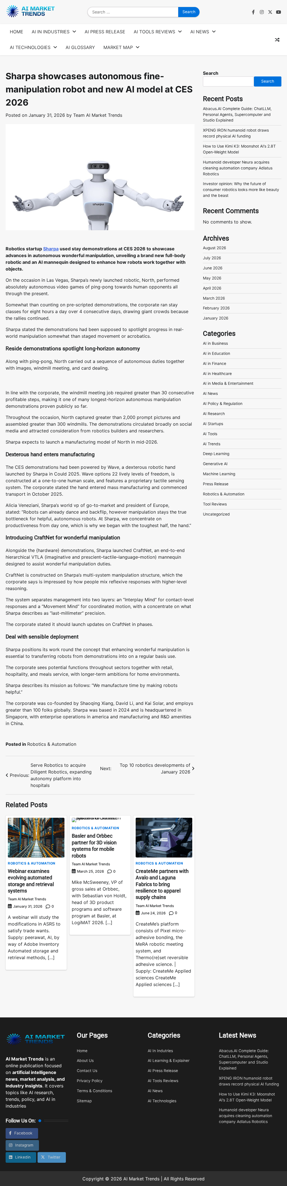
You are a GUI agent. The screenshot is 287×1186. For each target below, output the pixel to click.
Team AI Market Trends (97, 115)
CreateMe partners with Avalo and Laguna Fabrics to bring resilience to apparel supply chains (162, 884)
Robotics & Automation (51, 744)
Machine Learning (219, 474)
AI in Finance (214, 363)
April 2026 (212, 288)
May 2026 (212, 278)
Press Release (215, 484)
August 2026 (214, 248)
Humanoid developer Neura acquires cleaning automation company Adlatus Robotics (237, 168)
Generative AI (215, 464)
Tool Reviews (215, 504)
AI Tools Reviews (154, 31)
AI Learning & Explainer (168, 1060)
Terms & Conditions (94, 1091)
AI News (199, 31)
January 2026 (215, 318)
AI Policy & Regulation (222, 403)
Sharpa (51, 248)
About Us (85, 1060)
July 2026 (212, 258)
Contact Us (87, 1070)
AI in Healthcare (217, 373)
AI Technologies (30, 47)
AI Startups (213, 423)
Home (16, 31)
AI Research (214, 413)
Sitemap (84, 1101)
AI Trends (211, 444)
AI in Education (216, 353)
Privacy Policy (90, 1080)
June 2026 (213, 268)
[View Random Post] (277, 40)
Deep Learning (216, 453)
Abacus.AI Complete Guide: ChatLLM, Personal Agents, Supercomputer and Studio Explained (237, 114)
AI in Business (215, 343)
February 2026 (216, 308)
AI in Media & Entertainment (228, 383)
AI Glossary (80, 47)
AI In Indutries (160, 1050)
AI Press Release (105, 31)
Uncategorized (216, 514)
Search (210, 73)
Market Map (118, 47)
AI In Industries (51, 31)
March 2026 (214, 298)
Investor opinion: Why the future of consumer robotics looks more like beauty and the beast (241, 189)
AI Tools (210, 434)
